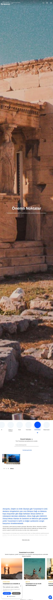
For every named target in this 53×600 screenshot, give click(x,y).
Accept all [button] (7, 593)
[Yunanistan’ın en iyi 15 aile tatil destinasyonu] (34, 568)
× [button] (20, 586)
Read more (10, 590)
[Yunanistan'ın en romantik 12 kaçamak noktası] (11, 568)
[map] (43, 2)
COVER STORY (6, 581)
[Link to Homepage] (5, 5)
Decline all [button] (16, 593)
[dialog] (11, 592)
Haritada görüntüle (27, 450)
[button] (12, 596)
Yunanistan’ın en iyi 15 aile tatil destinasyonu (33, 584)
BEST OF (28, 581)
